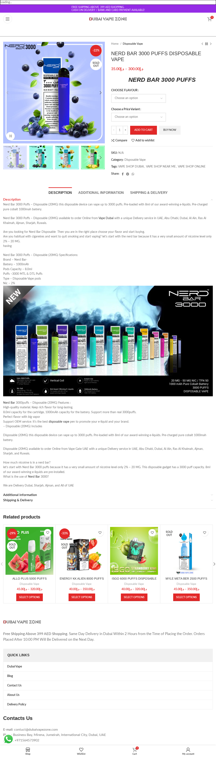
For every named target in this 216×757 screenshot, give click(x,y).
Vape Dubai (106, 218)
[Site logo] (108, 18)
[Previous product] (202, 44)
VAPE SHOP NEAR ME (161, 166)
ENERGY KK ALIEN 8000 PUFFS (82, 578)
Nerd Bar (9, 402)
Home (115, 43)
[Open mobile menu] (7, 19)
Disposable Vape (133, 43)
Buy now (169, 130)
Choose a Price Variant (125, 109)
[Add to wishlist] (47, 532)
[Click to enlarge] (10, 136)
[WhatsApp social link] (132, 174)
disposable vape (59, 421)
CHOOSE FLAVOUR (124, 90)
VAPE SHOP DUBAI (131, 166)
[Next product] (211, 44)
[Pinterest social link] (127, 174)
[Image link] (22, 621)
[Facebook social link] (122, 174)
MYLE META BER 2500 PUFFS (186, 578)
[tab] (60, 192)
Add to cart (143, 130)
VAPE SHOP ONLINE (191, 166)
